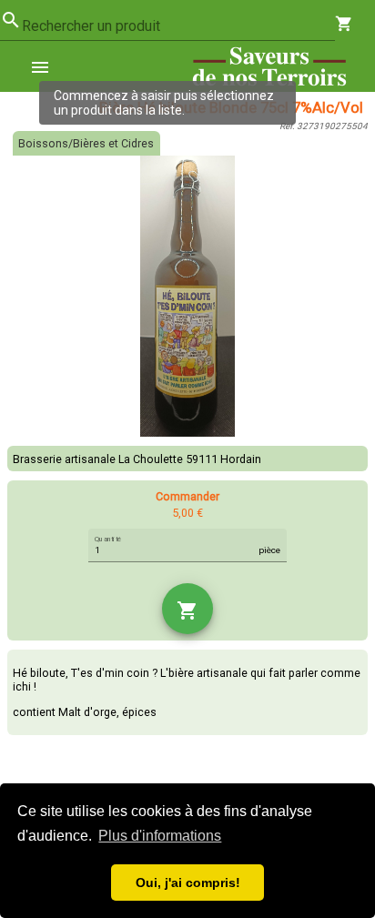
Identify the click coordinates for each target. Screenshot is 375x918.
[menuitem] (47, 66)
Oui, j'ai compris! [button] (188, 882)
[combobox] (178, 26)
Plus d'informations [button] (159, 835)
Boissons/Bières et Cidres (86, 143)
